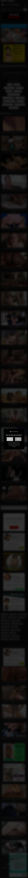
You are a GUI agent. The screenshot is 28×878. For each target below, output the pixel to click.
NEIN (18, 439)
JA (10, 439)
